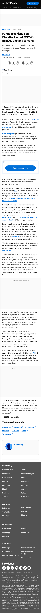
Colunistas (25, 497)
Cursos (24, 511)
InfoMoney (7, 465)
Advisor (5, 497)
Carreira (24, 489)
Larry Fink (15, 431)
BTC (15, 191)
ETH (34, 353)
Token (24, 431)
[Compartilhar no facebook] (13, 63)
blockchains (6, 217)
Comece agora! (19, 168)
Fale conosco (26, 558)
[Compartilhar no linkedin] (23, 63)
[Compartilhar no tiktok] (25, 568)
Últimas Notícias (16, 8)
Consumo (25, 481)
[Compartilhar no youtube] (29, 568)
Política (5, 481)
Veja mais (6, 544)
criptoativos (6, 251)
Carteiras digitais (8, 134)
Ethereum (5, 431)
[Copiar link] (32, 63)
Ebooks (24, 515)
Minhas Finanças (27, 474)
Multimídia (7, 524)
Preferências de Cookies (27, 553)
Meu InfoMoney (31, 8)
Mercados (6, 474)
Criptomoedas (29, 427)
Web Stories (25, 533)
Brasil (23, 477)
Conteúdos (6, 512)
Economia (6, 485)
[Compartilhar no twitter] (18, 63)
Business (5, 493)
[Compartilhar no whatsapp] (9, 63)
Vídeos (24, 529)
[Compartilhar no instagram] (4, 568)
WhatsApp (6, 533)
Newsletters (32, 3)
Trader (23, 470)
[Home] (11, 3)
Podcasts (5, 536)
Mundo (5, 489)
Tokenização (6, 434)
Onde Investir (6, 29)
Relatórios (6, 508)
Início (5, 8)
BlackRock (18, 427)
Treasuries (35, 119)
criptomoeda (6, 127)
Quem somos (7, 552)
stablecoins (16, 237)
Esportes (24, 485)
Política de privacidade (10, 555)
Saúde (23, 493)
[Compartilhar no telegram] (27, 63)
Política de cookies (28, 548)
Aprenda (6, 504)
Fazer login (6, 548)
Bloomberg (6, 55)
